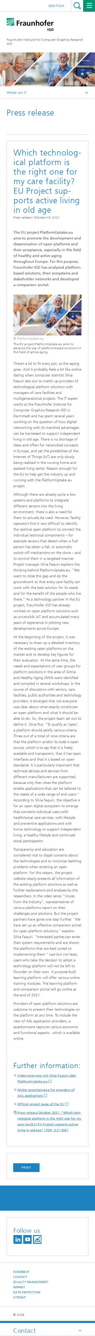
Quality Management (30, 1282)
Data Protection (26, 1292)
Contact (20, 1277)
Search (77, 5)
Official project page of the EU (40, 1104)
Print (26, 1167)
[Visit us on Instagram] (37, 1239)
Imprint (19, 1287)
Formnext (21, 1272)
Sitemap (19, 1297)
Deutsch (56, 6)
